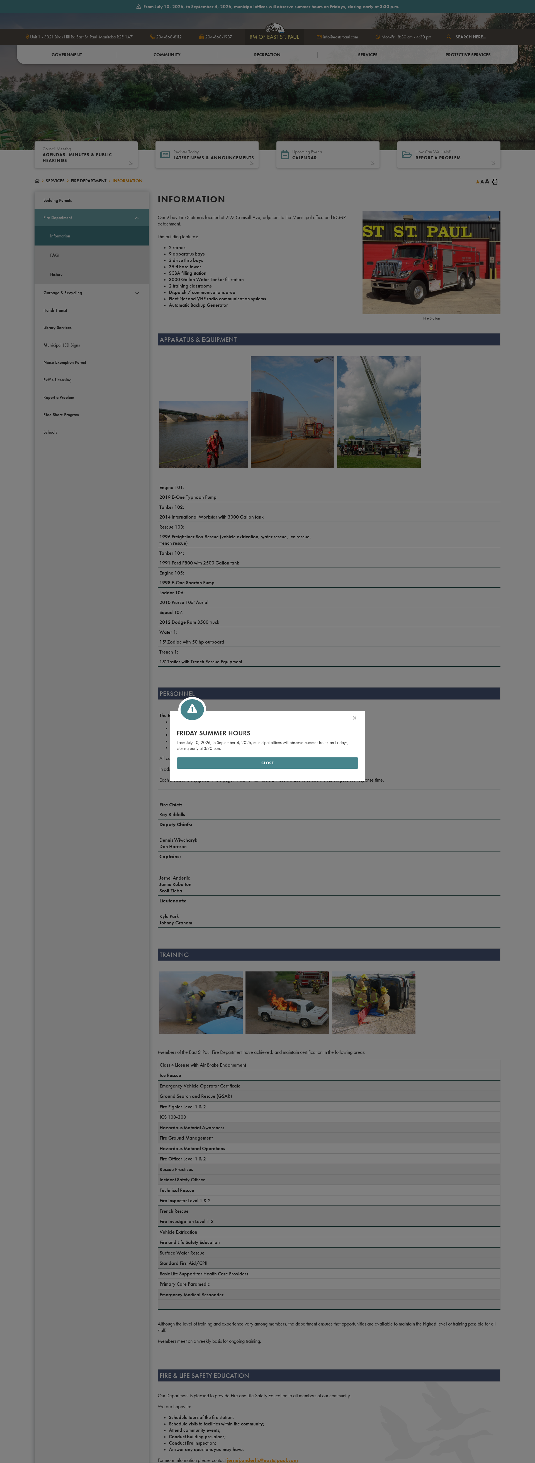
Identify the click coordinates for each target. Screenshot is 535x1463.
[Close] (355, 718)
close (267, 763)
